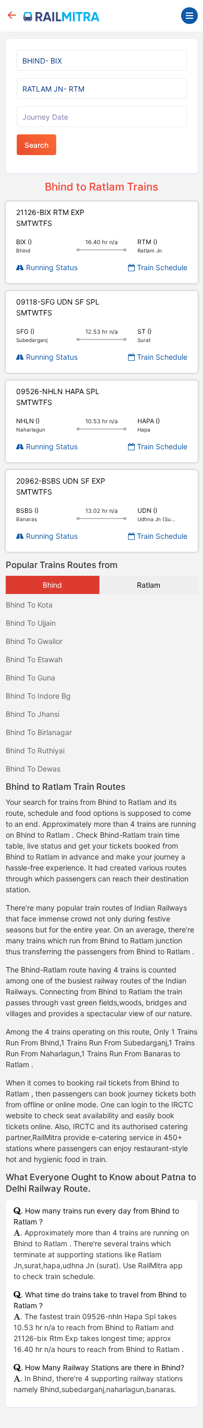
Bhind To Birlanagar (39, 732)
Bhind (52, 584)
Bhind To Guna (30, 677)
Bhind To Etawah (34, 659)
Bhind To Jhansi (32, 714)
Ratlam (148, 584)
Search (36, 145)
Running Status (51, 267)
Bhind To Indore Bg (38, 695)
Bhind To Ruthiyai (35, 750)
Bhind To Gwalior (34, 641)
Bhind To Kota (29, 604)
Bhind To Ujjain (31, 622)
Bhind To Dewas (33, 768)
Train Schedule (161, 267)
